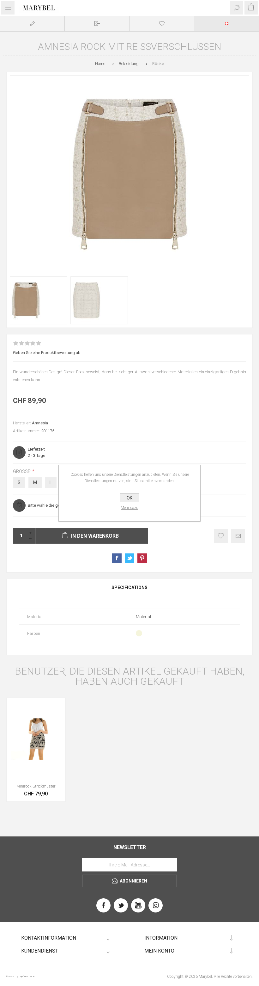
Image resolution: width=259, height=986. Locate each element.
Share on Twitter (129, 558)
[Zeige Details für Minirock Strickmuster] (36, 739)
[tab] (129, 587)
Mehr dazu (129, 507)
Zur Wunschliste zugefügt (221, 536)
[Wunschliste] (162, 23)
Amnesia (40, 423)
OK (129, 497)
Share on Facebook (117, 558)
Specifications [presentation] (129, 587)
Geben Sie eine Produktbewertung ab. (47, 352)
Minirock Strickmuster (36, 786)
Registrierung (32, 23)
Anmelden (97, 23)
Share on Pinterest (142, 558)
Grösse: (22, 471)
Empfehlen (238, 536)
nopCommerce (26, 976)
